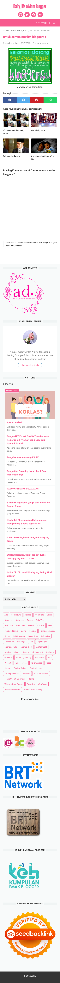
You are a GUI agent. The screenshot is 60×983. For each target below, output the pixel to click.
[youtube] (40, 14)
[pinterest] (37, 100)
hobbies (32, 631)
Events (31, 625)
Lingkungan (42, 641)
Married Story (26, 647)
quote (24, 663)
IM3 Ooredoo (19, 636)
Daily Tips (40, 620)
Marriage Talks (10, 647)
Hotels (7, 636)
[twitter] (27, 14)
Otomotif (8, 657)
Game (23, 631)
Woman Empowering (33, 689)
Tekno (31, 679)
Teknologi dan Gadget (13, 684)
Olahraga (50, 652)
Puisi (17, 663)
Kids (31, 641)
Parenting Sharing (23, 657)
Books (30, 620)
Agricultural (16, 615)
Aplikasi (28, 615)
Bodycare (19, 620)
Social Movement (41, 673)
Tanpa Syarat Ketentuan (15, 679)
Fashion (40, 625)
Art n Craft (39, 615)
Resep (48, 663)
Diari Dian (8, 625)
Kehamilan (45, 636)
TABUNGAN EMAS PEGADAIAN (23, 488)
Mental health (41, 647)
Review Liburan (36, 668)
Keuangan (21, 641)
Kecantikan (33, 636)
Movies (7, 652)
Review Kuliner (20, 668)
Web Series (42, 684)
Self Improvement (12, 673)
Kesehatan (9, 641)
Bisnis (49, 615)
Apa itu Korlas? (14, 422)
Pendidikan (39, 657)
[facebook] (33, 14)
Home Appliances (47, 631)
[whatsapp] (50, 100)
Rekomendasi (36, 663)
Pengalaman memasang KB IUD (23, 457)
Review (7, 668)
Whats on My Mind (12, 689)
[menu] (4, 23)
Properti (7, 663)
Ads (6, 615)
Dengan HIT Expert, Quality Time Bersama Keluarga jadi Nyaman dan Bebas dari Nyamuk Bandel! (28, 440)
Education (20, 625)
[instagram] (20, 14)
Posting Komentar (40, 43)
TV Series (31, 684)
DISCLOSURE (30, 976)
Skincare (26, 673)
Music (16, 652)
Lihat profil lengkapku (30, 365)
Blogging (8, 620)
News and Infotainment (32, 652)
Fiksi (50, 625)
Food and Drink (11, 631)
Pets (49, 657)
